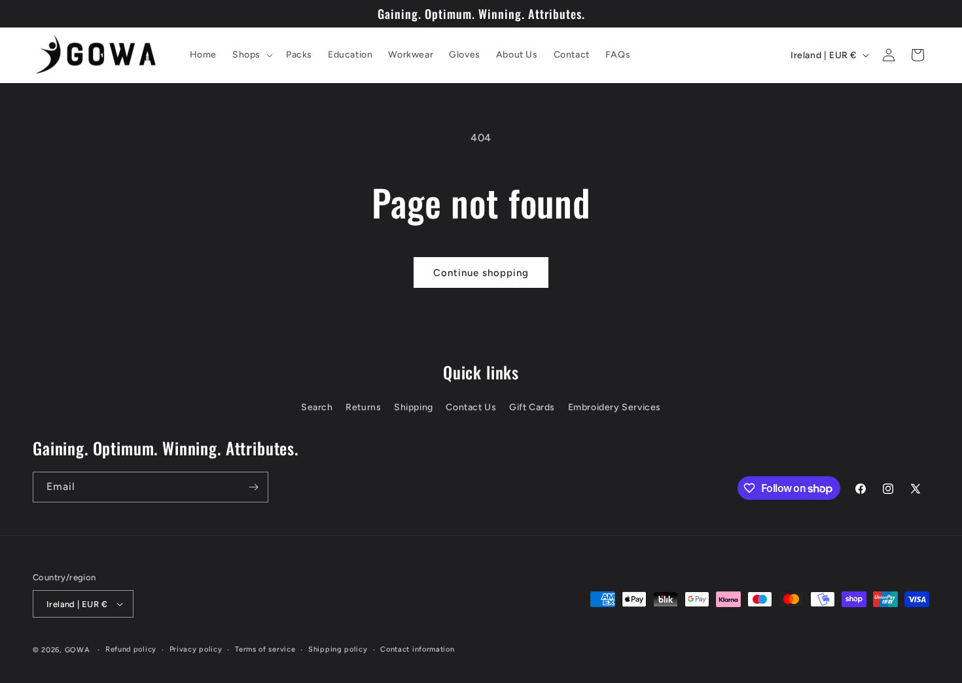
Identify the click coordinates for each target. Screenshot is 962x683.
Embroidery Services (614, 407)
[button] (251, 55)
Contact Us (471, 407)
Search (317, 407)
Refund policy (130, 649)
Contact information (417, 649)
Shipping (413, 407)
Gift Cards (532, 407)
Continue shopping (481, 273)
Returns (363, 407)
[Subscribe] (253, 487)
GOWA (77, 650)
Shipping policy (338, 649)
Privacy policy (196, 649)
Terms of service (265, 649)
